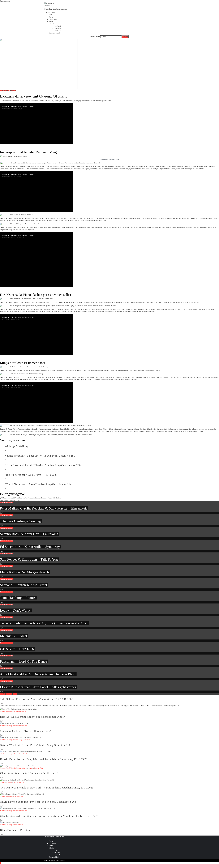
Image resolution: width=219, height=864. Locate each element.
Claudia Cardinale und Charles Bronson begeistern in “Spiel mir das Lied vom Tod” (49, 815)
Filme (15, 711)
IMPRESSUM (49, 836)
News (51, 17)
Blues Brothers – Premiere (15, 830)
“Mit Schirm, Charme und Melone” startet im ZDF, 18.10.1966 (36, 699)
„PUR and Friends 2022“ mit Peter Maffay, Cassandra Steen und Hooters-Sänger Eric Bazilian (30, 498)
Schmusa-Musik (54, 33)
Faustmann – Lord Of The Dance (23, 661)
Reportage (57, 28)
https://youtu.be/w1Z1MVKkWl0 (13, 238)
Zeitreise (20, 711)
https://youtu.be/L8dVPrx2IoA (12, 177)
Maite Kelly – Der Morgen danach (24, 572)
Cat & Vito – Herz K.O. (17, 649)
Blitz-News (53, 19)
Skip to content (5, 1)
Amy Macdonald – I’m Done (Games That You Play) (37, 674)
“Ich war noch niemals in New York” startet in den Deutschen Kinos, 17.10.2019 (47, 787)
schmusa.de (48, 6)
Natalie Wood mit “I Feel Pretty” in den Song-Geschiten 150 (40, 455)
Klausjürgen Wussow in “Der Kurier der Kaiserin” (29, 773)
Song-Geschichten (24, 740)
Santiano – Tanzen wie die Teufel (23, 585)
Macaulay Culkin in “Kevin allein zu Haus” (25, 730)
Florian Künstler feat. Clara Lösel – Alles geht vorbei (38, 687)
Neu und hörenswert (6, 502)
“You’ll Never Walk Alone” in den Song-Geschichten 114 (38, 484)
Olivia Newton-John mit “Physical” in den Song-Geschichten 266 (43, 465)
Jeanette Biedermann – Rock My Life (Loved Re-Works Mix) (44, 623)
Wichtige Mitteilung (16, 446)
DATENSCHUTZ (60, 836)
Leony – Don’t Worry (15, 610)
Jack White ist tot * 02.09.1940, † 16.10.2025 (31, 474)
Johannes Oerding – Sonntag (20, 521)
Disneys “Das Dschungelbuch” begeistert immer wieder (32, 716)
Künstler (52, 24)
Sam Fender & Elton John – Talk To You (29, 559)
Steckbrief (57, 26)
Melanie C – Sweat (13, 636)
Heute (51, 21)
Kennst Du (57, 31)
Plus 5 (25, 711)
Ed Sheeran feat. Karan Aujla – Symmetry (30, 546)
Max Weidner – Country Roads (10, 500)
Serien (15, 694)
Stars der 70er (38, 768)
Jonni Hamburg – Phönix (18, 598)
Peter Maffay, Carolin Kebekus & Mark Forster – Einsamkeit (43, 508)
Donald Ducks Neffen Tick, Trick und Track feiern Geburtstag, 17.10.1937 (43, 759)
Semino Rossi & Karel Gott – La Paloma (29, 534)
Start (50, 15)
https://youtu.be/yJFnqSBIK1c (12, 387)
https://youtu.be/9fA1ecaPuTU (12, 319)
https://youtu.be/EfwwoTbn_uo (12, 109)
